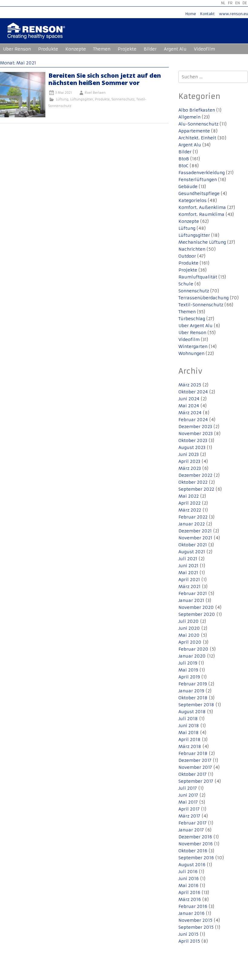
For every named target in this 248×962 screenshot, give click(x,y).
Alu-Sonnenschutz (198, 124)
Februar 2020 (193, 649)
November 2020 (196, 607)
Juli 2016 (187, 871)
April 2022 (189, 503)
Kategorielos (192, 200)
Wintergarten (192, 346)
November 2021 (195, 538)
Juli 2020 (188, 621)
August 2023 (191, 447)
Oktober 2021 (192, 545)
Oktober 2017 (192, 774)
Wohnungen (191, 353)
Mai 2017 (188, 802)
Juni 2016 (188, 878)
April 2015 (189, 941)
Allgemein (189, 117)
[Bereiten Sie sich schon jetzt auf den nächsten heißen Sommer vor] (22, 116)
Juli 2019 (187, 663)
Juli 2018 (188, 718)
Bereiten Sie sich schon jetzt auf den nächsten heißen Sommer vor (104, 79)
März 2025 (189, 385)
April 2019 (189, 677)
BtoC (183, 165)
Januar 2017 (191, 830)
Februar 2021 (192, 593)
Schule (185, 284)
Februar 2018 (192, 753)
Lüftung (62, 99)
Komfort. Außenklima (202, 207)
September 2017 (195, 781)
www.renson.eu (233, 13)
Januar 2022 (191, 524)
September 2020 (196, 614)
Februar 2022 (192, 517)
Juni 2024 (188, 398)
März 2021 (189, 586)
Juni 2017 (188, 795)
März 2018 (189, 746)
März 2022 (189, 510)
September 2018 (196, 704)
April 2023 (189, 461)
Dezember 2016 (195, 837)
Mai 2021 (188, 572)
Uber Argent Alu (195, 325)
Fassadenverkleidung (201, 172)
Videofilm (204, 49)
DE (245, 3)
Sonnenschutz (123, 99)
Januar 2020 (192, 656)
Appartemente (194, 131)
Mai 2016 (188, 885)
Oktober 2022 (192, 482)
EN (237, 3)
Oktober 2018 (192, 697)
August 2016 (191, 864)
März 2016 (189, 899)
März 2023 (189, 468)
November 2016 (195, 844)
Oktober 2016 (192, 850)
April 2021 (189, 579)
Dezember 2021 (195, 531)
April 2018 (189, 739)
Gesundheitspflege (199, 193)
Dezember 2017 (194, 760)
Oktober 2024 (193, 392)
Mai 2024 (188, 405)
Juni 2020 (189, 628)
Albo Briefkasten (196, 110)
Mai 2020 (189, 635)
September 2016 (196, 857)
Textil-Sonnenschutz (200, 304)
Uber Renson (17, 49)
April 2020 (189, 642)
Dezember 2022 (195, 475)
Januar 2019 (191, 691)
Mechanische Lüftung (202, 242)
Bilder (150, 49)
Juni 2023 (188, 454)
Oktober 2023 (192, 440)
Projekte (127, 49)
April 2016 (189, 892)
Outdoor (187, 256)
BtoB (183, 158)
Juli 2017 (187, 788)
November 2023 (195, 433)
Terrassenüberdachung (203, 298)
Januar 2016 (191, 913)
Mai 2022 (188, 496)
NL (223, 3)
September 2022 (196, 489)
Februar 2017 (192, 823)
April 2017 (189, 809)
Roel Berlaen (95, 93)
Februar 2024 (193, 419)
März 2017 (189, 816)
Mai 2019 (188, 670)
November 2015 (195, 920)
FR (230, 3)
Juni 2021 (188, 565)
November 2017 (195, 767)
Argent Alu (175, 49)
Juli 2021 (187, 558)
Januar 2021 (191, 600)
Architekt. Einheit (197, 138)
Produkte (48, 49)
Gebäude (187, 186)
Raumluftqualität (197, 277)
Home (190, 13)
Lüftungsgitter (81, 99)
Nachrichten (191, 249)
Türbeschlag (191, 318)
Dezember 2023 (195, 426)
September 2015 (196, 927)
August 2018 (192, 711)
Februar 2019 (192, 684)
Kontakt (207, 13)
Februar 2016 (192, 906)
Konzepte (75, 49)
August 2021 (191, 551)
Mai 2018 (188, 732)
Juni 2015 (188, 934)
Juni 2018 (188, 725)
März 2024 (189, 412)
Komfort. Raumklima (201, 214)
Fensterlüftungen (197, 179)
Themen (101, 49)
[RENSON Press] (36, 35)
